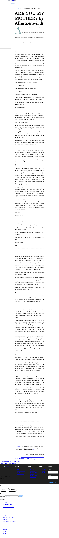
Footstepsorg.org (18, 446)
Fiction (32, 469)
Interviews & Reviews (10, 521)
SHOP (3, 490)
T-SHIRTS (12, 490)
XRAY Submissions (8, 507)
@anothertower (26, 452)
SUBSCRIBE (52, 482)
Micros (32, 474)
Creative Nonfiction (9, 517)
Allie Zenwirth (18, 445)
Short (44, 472)
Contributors (21, 471)
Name (49, 469)
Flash (43, 471)
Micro (44, 469)
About (18, 469)
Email (49, 475)
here (33, 449)
